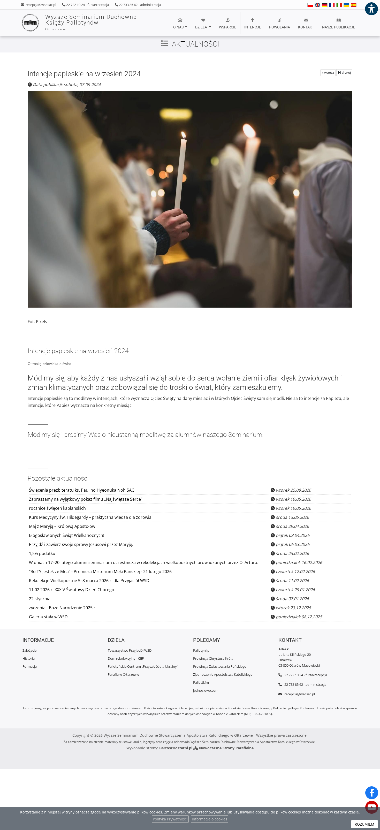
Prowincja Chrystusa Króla (213, 658)
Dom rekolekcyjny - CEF (126, 658)
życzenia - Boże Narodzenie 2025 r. (62, 608)
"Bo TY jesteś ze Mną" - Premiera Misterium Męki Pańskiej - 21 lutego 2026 (100, 571)
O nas (178, 27)
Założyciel (29, 650)
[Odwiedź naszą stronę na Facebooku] (371, 792)
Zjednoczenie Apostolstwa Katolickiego (223, 674)
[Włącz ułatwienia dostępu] (371, 9)
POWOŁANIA (279, 27)
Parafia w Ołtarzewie (123, 674)
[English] (310, 4)
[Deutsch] (325, 4)
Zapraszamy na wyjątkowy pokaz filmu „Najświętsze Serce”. (86, 499)
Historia (28, 658)
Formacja (29, 666)
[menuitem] (180, 23)
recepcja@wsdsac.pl (40, 4)
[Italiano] (339, 4)
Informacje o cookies (209, 819)
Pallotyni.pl (201, 650)
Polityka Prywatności (170, 819)
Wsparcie (227, 27)
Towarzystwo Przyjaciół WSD (129, 650)
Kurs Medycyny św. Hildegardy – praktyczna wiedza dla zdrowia (90, 517)
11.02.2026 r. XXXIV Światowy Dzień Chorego (71, 589)
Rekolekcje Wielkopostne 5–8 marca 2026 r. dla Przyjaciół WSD (89, 580)
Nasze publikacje (338, 27)
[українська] (346, 4)
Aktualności (195, 44)
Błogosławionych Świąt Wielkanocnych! (66, 535)
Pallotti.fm (201, 682)
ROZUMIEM (364, 824)
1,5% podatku (42, 553)
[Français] (332, 4)
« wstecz (328, 72)
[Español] (353, 4)
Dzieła (201, 27)
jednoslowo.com (205, 690)
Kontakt (306, 27)
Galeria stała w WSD (48, 617)
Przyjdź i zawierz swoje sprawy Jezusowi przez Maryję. (81, 544)
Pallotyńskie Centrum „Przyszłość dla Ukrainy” (143, 666)
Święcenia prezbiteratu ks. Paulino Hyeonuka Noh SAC (81, 490)
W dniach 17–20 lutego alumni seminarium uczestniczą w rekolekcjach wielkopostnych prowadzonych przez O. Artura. (143, 562)
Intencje (252, 27)
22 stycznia (39, 598)
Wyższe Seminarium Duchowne (91, 22)
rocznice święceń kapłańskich (57, 508)
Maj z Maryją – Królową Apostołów (62, 526)
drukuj (346, 72)
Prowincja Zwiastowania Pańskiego (219, 666)
